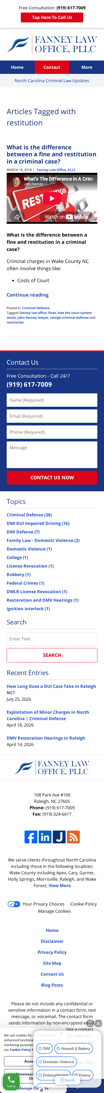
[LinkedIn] (45, 837)
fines (52, 312)
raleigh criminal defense (69, 317)
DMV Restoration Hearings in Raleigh (46, 738)
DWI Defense (23, 532)
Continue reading (28, 295)
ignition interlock (28, 609)
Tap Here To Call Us (52, 17)
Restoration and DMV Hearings (42, 600)
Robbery (18, 574)
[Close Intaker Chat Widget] (98, 1023)
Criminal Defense (36, 308)
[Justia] (59, 837)
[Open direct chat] (90, 1023)
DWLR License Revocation (37, 592)
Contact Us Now (52, 477)
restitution (15, 322)
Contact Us (52, 974)
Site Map (52, 963)
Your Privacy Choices (44, 904)
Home (17, 67)
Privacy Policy (52, 952)
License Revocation (30, 566)
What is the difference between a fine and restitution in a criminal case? (51, 154)
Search (52, 655)
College (17, 557)
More (86, 67)
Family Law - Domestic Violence (43, 540)
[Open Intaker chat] (42, 1090)
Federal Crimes (25, 583)
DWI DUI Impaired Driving (38, 523)
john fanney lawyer (33, 317)
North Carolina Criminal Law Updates (52, 44)
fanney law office (33, 312)
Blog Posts (52, 985)
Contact (51, 67)
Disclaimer (52, 941)
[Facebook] (31, 837)
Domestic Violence (29, 549)
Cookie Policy (83, 904)
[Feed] (73, 837)
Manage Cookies (54, 911)
